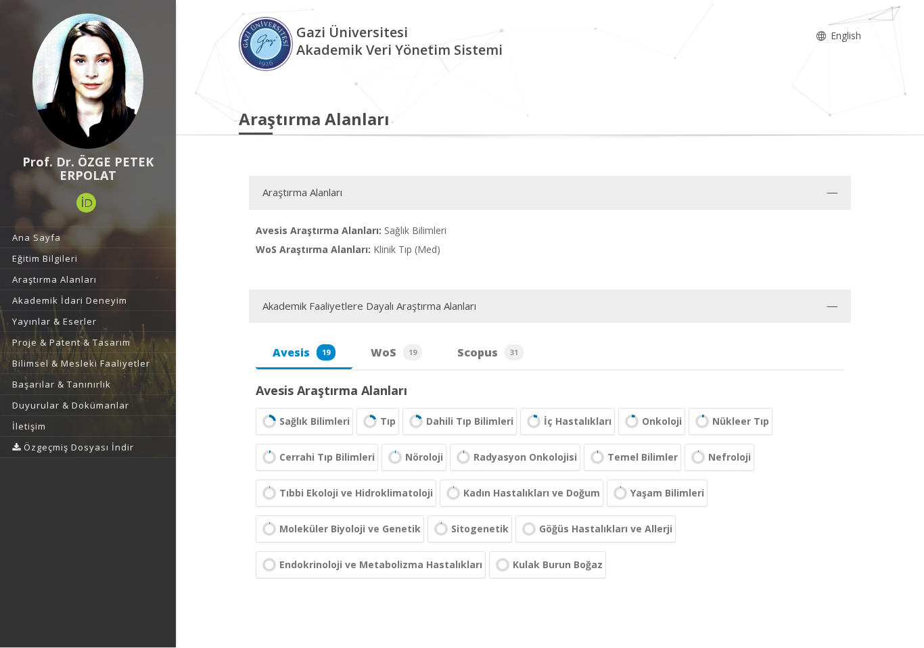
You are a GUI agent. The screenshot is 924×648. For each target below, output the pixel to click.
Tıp (388, 421)
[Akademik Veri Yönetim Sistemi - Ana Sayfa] (267, 43)
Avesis (301, 352)
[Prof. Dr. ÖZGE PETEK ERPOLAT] (88, 81)
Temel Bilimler (642, 456)
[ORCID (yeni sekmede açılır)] (86, 203)
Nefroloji (729, 456)
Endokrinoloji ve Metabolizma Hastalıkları (380, 564)
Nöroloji (424, 456)
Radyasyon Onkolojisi (525, 456)
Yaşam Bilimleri (667, 492)
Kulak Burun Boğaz (558, 564)
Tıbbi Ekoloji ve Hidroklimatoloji (356, 492)
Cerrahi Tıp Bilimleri (327, 456)
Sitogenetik (480, 528)
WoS (394, 352)
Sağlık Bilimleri (314, 421)
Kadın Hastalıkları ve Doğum (531, 492)
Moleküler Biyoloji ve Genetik (350, 528)
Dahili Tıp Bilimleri (469, 421)
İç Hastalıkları (577, 421)
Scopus (487, 352)
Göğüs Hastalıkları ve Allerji (605, 528)
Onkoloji (662, 421)
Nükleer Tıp (740, 421)
